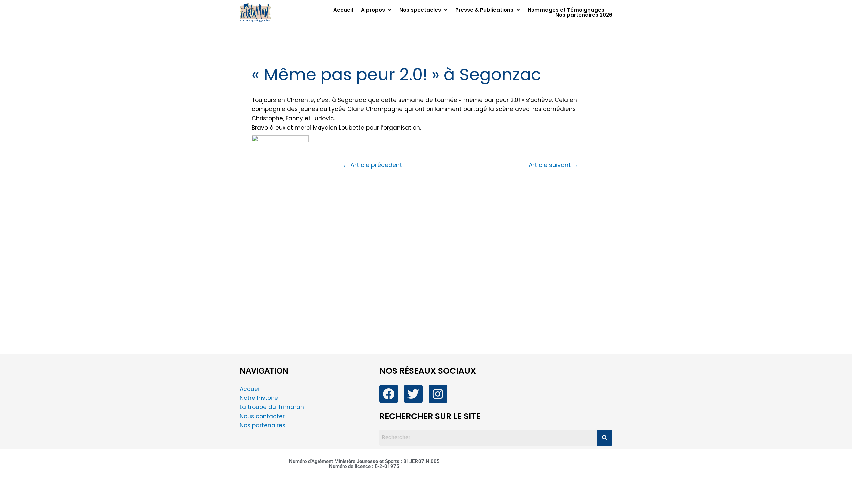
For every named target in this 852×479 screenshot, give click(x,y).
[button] (376, 9)
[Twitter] (413, 394)
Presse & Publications (484, 9)
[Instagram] (438, 394)
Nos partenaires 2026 (583, 14)
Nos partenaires (262, 425)
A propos (373, 9)
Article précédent (372, 165)
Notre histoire (259, 398)
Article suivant (554, 165)
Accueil (343, 9)
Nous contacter (263, 416)
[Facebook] (388, 394)
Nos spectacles (420, 9)
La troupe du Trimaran (272, 407)
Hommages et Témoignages (566, 9)
